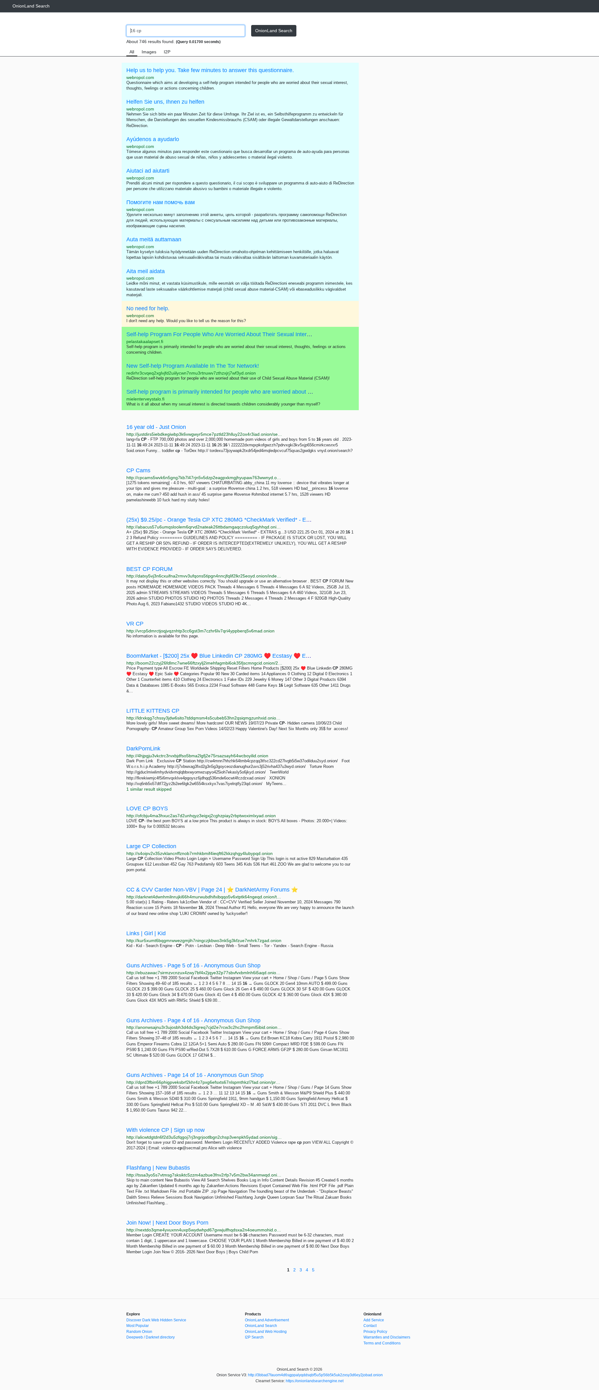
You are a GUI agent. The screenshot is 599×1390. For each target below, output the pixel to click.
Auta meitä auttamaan (153, 239)
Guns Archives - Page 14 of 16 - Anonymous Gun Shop (195, 1075)
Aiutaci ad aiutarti (147, 171)
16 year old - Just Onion (156, 427)
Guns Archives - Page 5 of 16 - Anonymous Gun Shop (193, 965)
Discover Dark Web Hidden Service (156, 1320)
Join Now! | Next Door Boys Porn (167, 1223)
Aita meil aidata (145, 271)
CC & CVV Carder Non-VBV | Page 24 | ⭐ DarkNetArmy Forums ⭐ (212, 890)
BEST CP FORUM (149, 569)
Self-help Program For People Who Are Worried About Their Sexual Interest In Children (234, 334)
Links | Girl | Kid (146, 933)
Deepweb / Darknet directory (150, 1337)
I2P (167, 51)
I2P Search (254, 1337)
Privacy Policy (375, 1332)
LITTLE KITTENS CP (152, 711)
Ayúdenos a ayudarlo (152, 139)
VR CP (135, 624)
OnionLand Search (31, 5)
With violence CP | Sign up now (165, 1130)
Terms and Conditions (382, 1343)
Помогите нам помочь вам (160, 202)
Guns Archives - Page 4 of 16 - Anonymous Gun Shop (193, 1020)
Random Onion (139, 1332)
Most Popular (137, 1326)
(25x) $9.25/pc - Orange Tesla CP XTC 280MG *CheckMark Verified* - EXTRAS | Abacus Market (246, 520)
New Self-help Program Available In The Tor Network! (192, 366)
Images (149, 51)
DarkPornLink (143, 748)
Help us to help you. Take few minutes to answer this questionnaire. (210, 70)
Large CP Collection (151, 846)
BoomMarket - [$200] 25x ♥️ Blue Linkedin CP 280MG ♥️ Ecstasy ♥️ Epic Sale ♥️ (230, 656)
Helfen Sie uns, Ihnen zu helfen (165, 102)
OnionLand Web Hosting (266, 1332)
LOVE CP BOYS (147, 808)
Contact (370, 1326)
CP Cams (138, 470)
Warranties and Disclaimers (386, 1337)
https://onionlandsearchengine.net (314, 1381)
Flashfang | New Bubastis (158, 1168)
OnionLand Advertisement (267, 1320)
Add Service (373, 1320)
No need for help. (147, 308)
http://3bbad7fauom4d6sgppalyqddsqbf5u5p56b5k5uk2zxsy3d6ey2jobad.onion (315, 1375)
